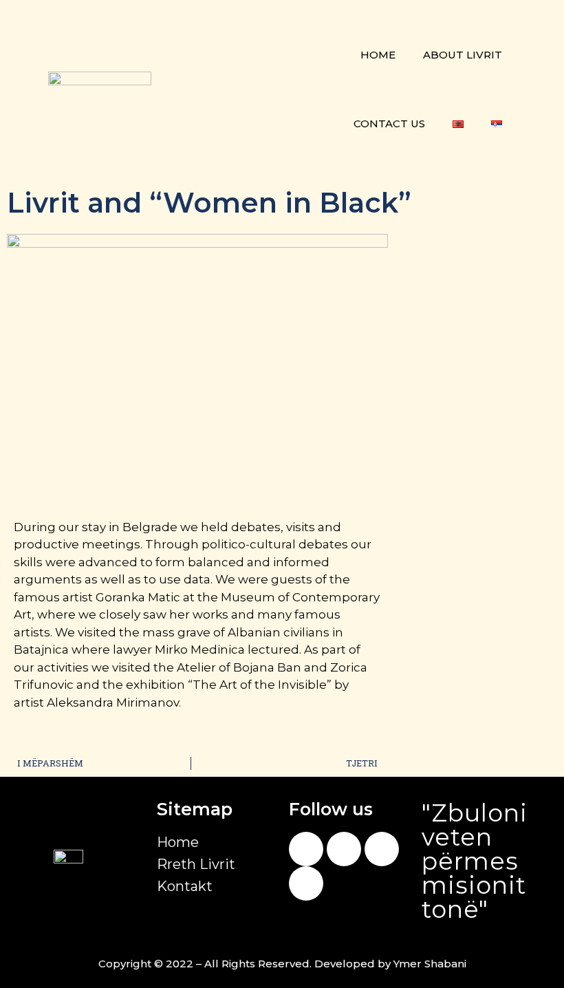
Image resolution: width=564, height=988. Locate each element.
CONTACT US (389, 123)
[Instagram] (344, 849)
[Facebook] (306, 849)
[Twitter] (306, 883)
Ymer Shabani (429, 963)
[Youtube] (382, 849)
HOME (377, 54)
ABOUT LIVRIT (462, 54)
